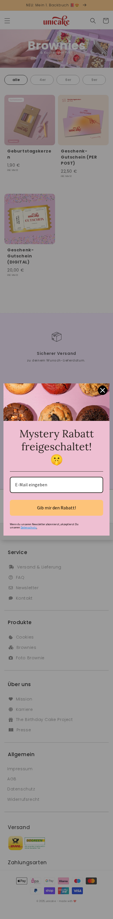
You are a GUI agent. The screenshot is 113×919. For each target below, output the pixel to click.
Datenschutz (29, 527)
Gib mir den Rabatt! (56, 508)
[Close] (103, 390)
